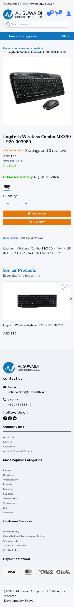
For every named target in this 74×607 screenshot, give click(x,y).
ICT (5, 508)
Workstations (11, 479)
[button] (49, 14)
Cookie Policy (11, 550)
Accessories (10, 498)
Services (8, 512)
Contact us (9, 446)
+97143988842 (20, 405)
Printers (7, 484)
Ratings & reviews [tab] (32, 238)
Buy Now (39, 222)
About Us (8, 437)
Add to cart (39, 213)
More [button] (63, 36)
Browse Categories (22, 36)
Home (6, 48)
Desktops (8, 475)
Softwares (9, 503)
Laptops (8, 470)
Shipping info (11, 541)
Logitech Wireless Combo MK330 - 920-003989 (37, 52)
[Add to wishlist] (65, 287)
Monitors (8, 489)
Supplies (8, 494)
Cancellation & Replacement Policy (23, 536)
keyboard (39, 48)
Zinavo (29, 601)
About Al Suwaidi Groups (18, 451)
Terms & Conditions (15, 545)
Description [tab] (10, 238)
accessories (22, 48)
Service (7, 442)
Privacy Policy (11, 531)
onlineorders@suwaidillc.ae (27, 392)
